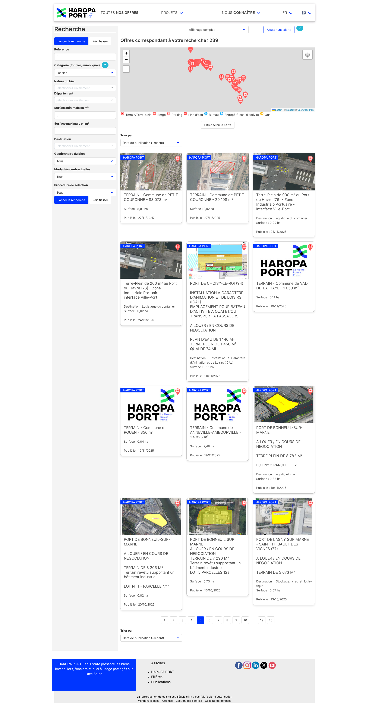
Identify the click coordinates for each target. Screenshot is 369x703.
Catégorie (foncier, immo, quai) (80, 65)
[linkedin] (256, 668)
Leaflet (278, 109)
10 (245, 620)
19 (262, 620)
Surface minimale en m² (71, 107)
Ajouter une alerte (279, 29)
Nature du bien (65, 81)
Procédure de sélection (71, 185)
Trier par (126, 135)
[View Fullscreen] (126, 69)
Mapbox (290, 109)
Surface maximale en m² (71, 123)
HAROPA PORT (162, 672)
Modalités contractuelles (72, 169)
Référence (61, 49)
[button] (190, 50)
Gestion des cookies (189, 700)
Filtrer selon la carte (217, 125)
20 (270, 620)
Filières (157, 677)
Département (63, 93)
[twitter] (264, 668)
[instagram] (247, 668)
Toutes (119, 12)
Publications (161, 682)
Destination (62, 139)
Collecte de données (218, 700)
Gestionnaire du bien (69, 153)
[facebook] (239, 668)
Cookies (167, 700)
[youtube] (272, 668)
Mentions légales (148, 700)
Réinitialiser (100, 41)
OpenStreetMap (305, 109)
